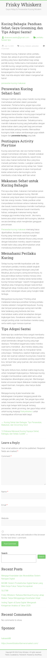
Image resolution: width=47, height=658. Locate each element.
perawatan (35, 46)
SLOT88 (4, 590)
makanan (28, 46)
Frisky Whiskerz (23, 5)
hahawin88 (6, 638)
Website (5, 518)
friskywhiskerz (26, 411)
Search (4, 553)
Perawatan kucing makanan (13, 229)
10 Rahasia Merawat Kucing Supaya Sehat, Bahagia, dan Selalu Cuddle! (20, 432)
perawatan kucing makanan (13, 83)
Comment (6, 456)
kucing (22, 46)
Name (4, 492)
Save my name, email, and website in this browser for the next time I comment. (23, 536)
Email (4, 505)
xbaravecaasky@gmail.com (16, 37)
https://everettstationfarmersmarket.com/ (19, 643)
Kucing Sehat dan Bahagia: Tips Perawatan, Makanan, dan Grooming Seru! (21, 423)
